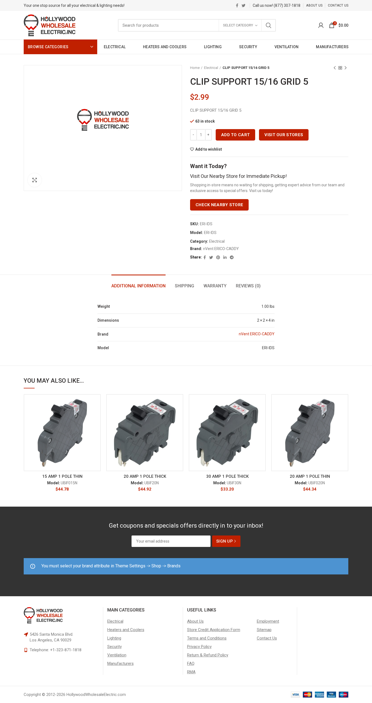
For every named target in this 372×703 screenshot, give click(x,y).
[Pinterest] (218, 257)
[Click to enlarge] (34, 180)
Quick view (96, 427)
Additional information (138, 285)
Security (114, 646)
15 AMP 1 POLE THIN (62, 476)
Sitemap (264, 629)
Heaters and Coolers (125, 629)
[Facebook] (237, 5)
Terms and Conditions (207, 638)
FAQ (190, 663)
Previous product (334, 68)
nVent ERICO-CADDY (221, 248)
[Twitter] (243, 5)
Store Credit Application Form (213, 629)
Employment (268, 621)
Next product (345, 68)
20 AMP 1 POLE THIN (310, 476)
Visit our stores (283, 134)
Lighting (114, 638)
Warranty (215, 285)
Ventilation (116, 655)
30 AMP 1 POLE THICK (227, 476)
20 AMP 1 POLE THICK (145, 476)
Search (268, 25)
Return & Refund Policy (207, 655)
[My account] (321, 25)
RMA (191, 671)
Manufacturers (120, 663)
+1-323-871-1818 (65, 649)
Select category (238, 25)
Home (195, 68)
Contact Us (267, 638)
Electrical (211, 68)
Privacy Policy (199, 646)
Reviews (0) (248, 285)
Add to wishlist (208, 149)
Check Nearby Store (219, 204)
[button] (96, 415)
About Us (195, 621)
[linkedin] (225, 257)
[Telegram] (231, 257)
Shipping (184, 285)
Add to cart (235, 134)
